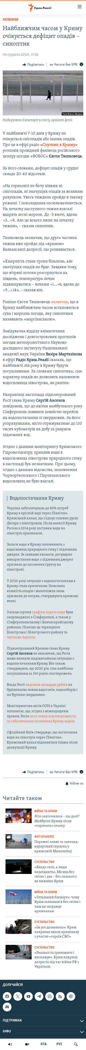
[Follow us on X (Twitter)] (17, 996)
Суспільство (44, 862)
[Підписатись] (7, 1007)
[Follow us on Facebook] (7, 996)
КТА (44, 1044)
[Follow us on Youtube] (28, 996)
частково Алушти (21, 637)
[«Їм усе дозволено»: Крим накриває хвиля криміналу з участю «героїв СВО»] (19, 926)
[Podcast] (71, 996)
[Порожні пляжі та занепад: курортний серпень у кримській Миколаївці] (19, 841)
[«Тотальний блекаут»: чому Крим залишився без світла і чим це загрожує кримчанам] (19, 896)
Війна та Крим (45, 811)
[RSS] (60, 996)
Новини (10, 20)
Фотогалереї (44, 837)
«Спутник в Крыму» (59, 145)
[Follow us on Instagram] (49, 996)
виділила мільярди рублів (46, 685)
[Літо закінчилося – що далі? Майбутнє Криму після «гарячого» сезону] (19, 815)
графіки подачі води (48, 612)
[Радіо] (10, 1044)
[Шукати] (76, 1044)
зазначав (59, 302)
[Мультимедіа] (27, 1044)
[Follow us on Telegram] (39, 996)
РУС (59, 1044)
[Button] (33, 65)
